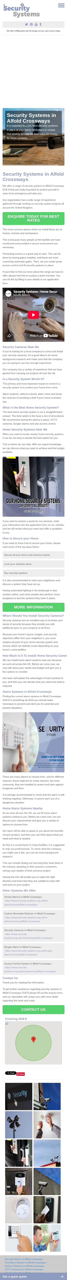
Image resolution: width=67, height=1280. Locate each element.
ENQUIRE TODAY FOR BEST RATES (33, 218)
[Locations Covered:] (4, 5)
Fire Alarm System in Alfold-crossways (25, 1262)
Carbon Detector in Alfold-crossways (24, 1266)
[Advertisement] (33, 72)
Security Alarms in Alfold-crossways (24, 1259)
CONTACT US (33, 1009)
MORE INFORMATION (33, 607)
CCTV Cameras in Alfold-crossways (24, 1269)
